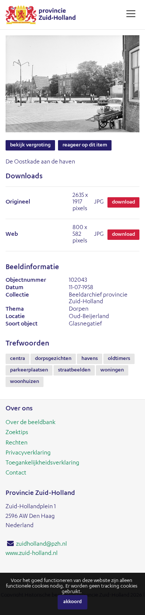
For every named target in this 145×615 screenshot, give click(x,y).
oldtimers (119, 359)
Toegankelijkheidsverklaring (42, 463)
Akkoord (72, 602)
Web (12, 234)
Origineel (18, 202)
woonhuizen (24, 382)
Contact (16, 473)
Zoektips (17, 433)
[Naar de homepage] (43, 14)
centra (17, 359)
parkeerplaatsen (29, 370)
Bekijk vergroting (30, 145)
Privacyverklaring (28, 453)
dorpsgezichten (53, 359)
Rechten (17, 443)
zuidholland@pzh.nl (41, 544)
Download (123, 202)
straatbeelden (74, 370)
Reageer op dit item (84, 145)
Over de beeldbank (30, 423)
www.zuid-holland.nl (32, 553)
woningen (112, 370)
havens (89, 359)
